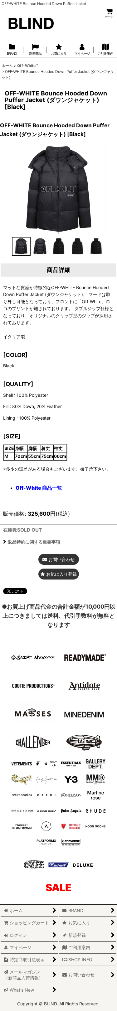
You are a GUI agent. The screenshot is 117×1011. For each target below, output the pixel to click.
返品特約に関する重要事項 (34, 541)
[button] (21, 246)
